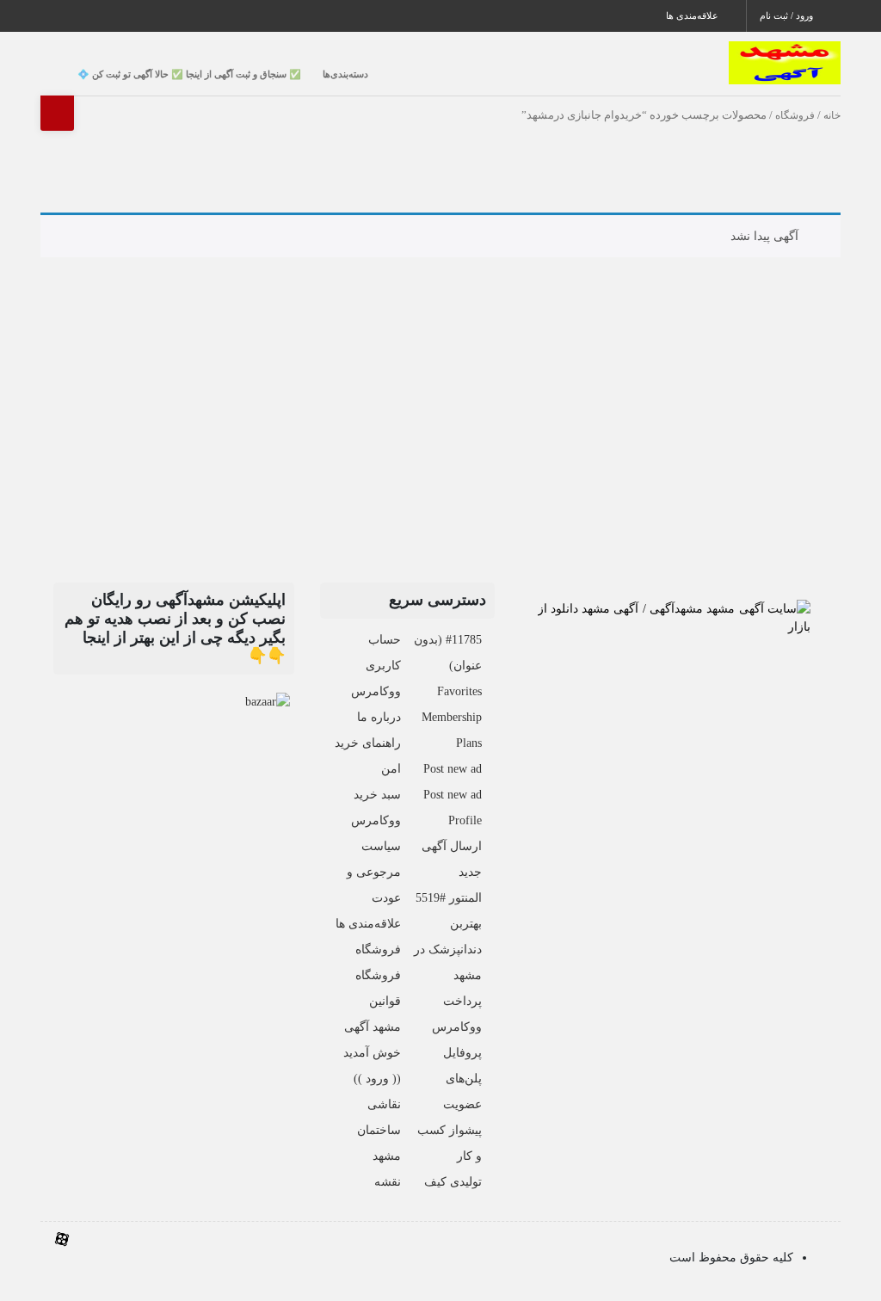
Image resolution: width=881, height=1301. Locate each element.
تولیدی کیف (453, 1181)
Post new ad (452, 768)
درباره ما (379, 717)
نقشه (387, 1181)
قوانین (385, 1001)
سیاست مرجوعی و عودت (374, 872)
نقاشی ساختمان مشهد (379, 1130)
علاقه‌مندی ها (693, 15)
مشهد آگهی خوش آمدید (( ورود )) (372, 1052)
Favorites (459, 691)
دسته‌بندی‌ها (345, 74)
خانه (832, 115)
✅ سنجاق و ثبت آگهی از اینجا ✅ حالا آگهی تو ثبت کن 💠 (189, 74)
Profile (465, 820)
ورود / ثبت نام (788, 15)
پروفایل (462, 1052)
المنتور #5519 (449, 897)
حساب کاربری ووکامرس (376, 665)
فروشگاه (795, 115)
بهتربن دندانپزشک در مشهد (448, 949)
